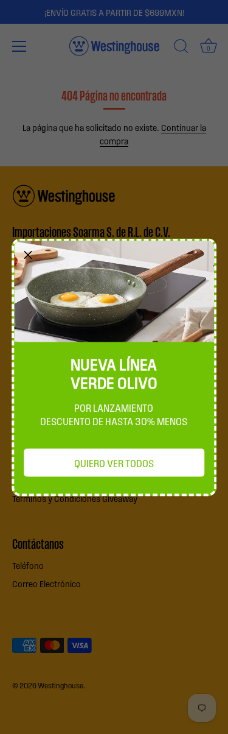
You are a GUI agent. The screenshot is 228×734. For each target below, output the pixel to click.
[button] (28, 254)
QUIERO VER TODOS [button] (114, 462)
